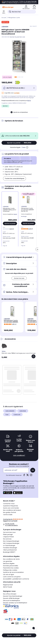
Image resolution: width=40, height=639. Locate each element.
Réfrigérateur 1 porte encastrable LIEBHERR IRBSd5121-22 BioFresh (11, 321)
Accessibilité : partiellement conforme (16, 579)
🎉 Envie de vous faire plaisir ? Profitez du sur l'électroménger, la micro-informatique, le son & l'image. (19, 2)
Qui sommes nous (9, 532)
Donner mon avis (19, 278)
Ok (33, 470)
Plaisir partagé (8, 534)
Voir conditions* (19, 455)
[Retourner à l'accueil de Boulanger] (8, 7)
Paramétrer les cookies (11, 568)
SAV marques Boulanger (11, 543)
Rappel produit (8, 585)
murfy (29, 100)
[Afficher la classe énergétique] (17, 82)
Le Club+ (17, 93)
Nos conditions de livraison (12, 510)
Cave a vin (17, 414)
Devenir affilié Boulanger (11, 598)
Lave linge (23, 411)
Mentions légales (8, 563)
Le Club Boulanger (9, 545)
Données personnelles (10, 566)
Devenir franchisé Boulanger (12, 596)
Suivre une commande (11, 508)
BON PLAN (5, 22)
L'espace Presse (8, 537)
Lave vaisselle (10, 411)
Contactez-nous (8, 504)
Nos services (7, 539)
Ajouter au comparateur (20, 112)
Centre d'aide (7, 515)
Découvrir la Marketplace (11, 600)
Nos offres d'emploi (9, 594)
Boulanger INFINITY (9, 552)
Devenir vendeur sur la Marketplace (15, 603)
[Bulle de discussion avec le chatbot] (33, 628)
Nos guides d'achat (9, 512)
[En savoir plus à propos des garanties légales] (27, 147)
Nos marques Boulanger (11, 541)
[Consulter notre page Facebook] (24, 475)
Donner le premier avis (17, 37)
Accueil (4, 17)
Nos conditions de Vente (11, 559)
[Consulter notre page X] (27, 475)
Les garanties (7, 561)
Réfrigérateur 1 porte (14, 17)
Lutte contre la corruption (12, 577)
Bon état (5, 106)
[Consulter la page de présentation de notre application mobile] (7, 492)
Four (7, 414)
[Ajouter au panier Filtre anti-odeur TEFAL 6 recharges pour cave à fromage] (33, 356)
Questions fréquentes (10, 506)
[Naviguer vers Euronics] (19, 606)
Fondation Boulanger (10, 548)
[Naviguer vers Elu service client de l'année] (19, 611)
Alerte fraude (7, 587)
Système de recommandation (13, 572)
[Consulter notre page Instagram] (31, 475)
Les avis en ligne (8, 574)
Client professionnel (10, 550)
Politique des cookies (10, 570)
